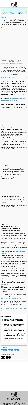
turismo (10, 350)
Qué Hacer (3, 350)
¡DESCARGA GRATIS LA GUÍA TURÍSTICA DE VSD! (12, 298)
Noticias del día (6, 316)
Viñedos (16, 350)
